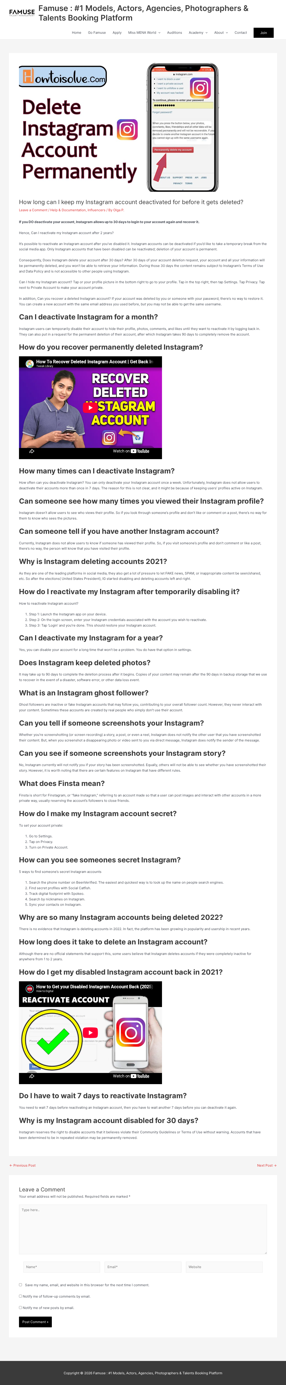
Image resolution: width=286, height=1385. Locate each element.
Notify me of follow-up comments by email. (56, 1296)
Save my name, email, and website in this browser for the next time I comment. (87, 1285)
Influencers (96, 210)
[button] (158, 32)
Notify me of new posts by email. (48, 1308)
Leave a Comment (33, 210)
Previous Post (22, 1165)
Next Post (267, 1165)
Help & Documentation (68, 210)
